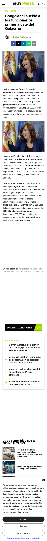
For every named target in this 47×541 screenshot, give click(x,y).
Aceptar (23, 519)
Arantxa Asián (19, 36)
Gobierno (28, 271)
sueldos (39, 271)
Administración (25, 269)
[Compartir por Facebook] (13, 43)
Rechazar (23, 526)
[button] (43, 480)
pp (34, 271)
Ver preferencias (23, 533)
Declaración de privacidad (30, 538)
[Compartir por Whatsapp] (28, 43)
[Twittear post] (18, 43)
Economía (37, 269)
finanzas (6, 271)
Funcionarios (17, 271)
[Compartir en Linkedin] (23, 43)
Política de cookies (13, 538)
